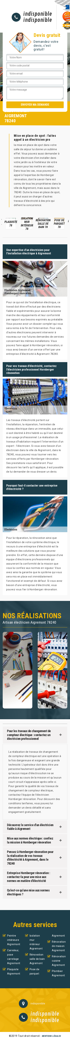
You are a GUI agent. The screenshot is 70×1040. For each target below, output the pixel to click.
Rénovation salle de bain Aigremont (37, 959)
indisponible (37, 14)
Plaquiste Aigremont (13, 971)
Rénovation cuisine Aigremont (59, 960)
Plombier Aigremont (58, 973)
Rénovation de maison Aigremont (59, 946)
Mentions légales (51, 1036)
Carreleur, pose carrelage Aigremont (13, 957)
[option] (11, 223)
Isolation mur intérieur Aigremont (36, 942)
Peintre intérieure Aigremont (13, 940)
